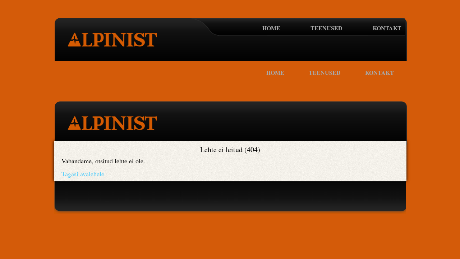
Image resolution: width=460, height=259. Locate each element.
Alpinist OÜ (116, 44)
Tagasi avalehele (82, 173)
